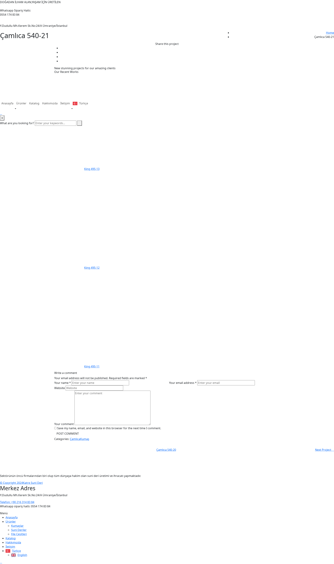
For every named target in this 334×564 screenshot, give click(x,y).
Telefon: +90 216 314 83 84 (17, 502)
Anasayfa (7, 103)
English (22, 555)
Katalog (34, 103)
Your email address (183, 383)
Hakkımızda (50, 103)
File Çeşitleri (19, 534)
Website (59, 388)
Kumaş (84, 439)
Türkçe (83, 103)
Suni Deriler (19, 530)
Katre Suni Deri (33, 483)
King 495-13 (92, 169)
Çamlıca (75, 439)
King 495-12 (92, 268)
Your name (62, 383)
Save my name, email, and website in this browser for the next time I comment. (109, 428)
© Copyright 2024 (11, 483)
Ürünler (21, 103)
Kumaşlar (17, 526)
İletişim (65, 103)
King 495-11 (92, 366)
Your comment (64, 424)
